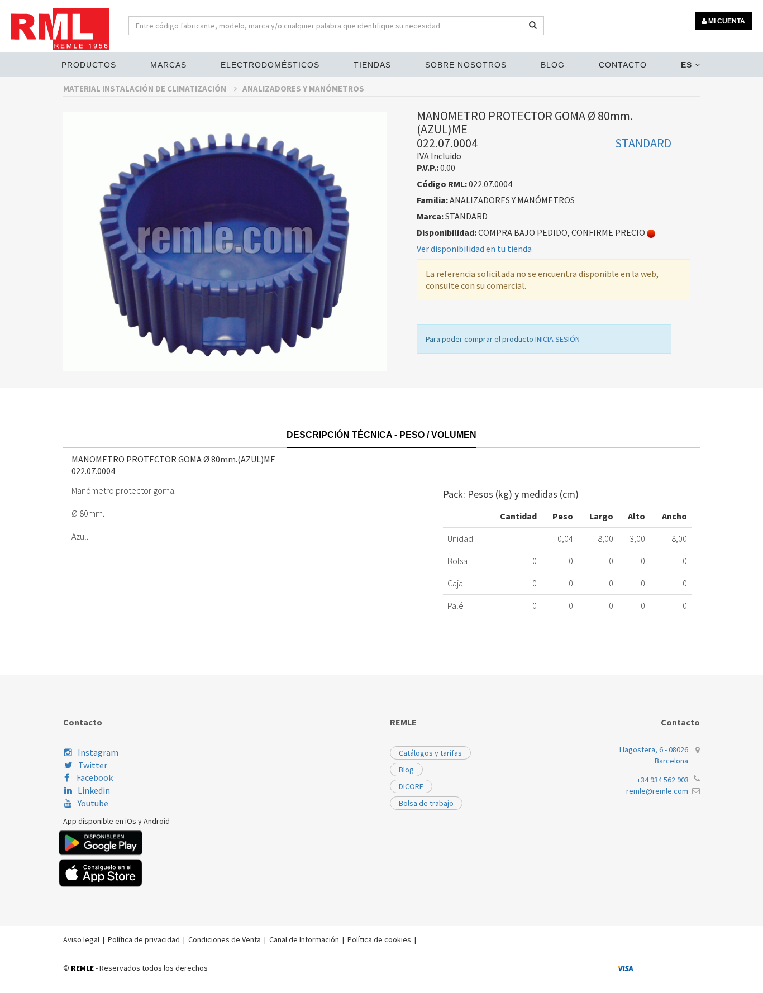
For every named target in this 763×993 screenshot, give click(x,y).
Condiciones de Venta (224, 939)
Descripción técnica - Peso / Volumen (381, 435)
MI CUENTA (726, 21)
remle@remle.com (657, 791)
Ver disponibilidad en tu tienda (474, 248)
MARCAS (168, 64)
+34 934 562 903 (663, 780)
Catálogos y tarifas (430, 753)
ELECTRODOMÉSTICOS (270, 64)
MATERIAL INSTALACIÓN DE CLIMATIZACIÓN (145, 88)
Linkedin (94, 790)
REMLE (82, 968)
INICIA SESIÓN (557, 339)
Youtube (93, 803)
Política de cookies (379, 939)
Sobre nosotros (466, 64)
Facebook (94, 777)
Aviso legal (81, 939)
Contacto (623, 64)
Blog (553, 64)
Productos (88, 64)
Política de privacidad (144, 939)
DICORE (411, 786)
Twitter (92, 765)
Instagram (98, 752)
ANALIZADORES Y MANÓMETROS (303, 88)
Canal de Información (304, 939)
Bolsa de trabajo (426, 803)
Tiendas (372, 64)
